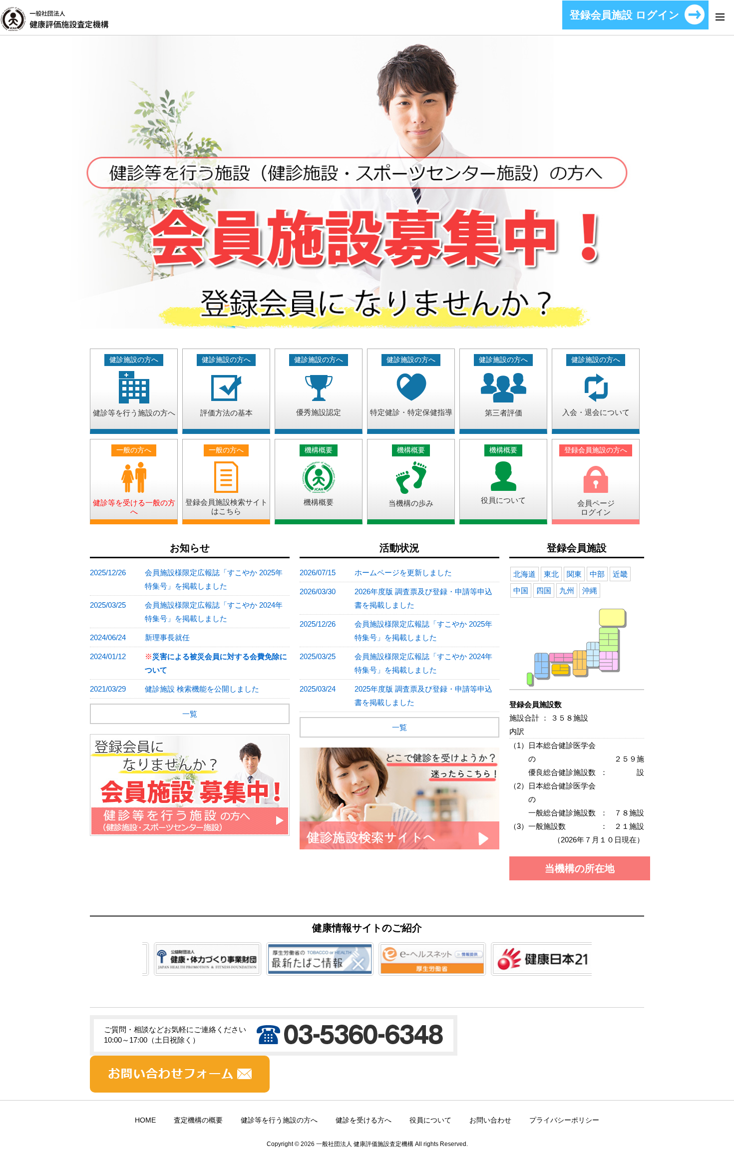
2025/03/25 (108, 605)
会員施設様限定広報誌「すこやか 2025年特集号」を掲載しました (214, 579)
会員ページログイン (595, 481)
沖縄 (589, 590)
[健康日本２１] (536, 966)
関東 (574, 574)
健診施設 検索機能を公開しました (202, 689)
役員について (503, 475)
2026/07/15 (318, 572)
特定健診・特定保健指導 (411, 386)
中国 (520, 590)
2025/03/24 (318, 689)
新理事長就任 (167, 637)
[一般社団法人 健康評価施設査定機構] (54, 24)
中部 (597, 574)
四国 (543, 590)
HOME (145, 1120)
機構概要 (319, 476)
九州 (566, 590)
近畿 (620, 574)
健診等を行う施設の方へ (134, 386)
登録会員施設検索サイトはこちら (226, 480)
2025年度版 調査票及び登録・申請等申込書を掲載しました (423, 696)
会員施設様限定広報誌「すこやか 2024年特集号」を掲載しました (214, 612)
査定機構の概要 (198, 1120)
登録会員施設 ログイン (625, 14)
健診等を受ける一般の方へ (134, 481)
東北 (551, 574)
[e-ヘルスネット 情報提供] (423, 966)
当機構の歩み (410, 476)
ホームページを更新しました (403, 572)
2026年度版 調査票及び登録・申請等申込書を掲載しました (423, 598)
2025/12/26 (108, 572)
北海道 (524, 574)
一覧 (189, 714)
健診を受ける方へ (363, 1120)
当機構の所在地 (580, 868)
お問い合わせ (490, 1120)
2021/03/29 (108, 689)
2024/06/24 (108, 637)
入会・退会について (596, 386)
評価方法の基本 (226, 386)
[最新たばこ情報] (311, 966)
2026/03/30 (318, 591)
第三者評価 (503, 386)
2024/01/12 (108, 656)
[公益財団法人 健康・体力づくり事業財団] (199, 966)
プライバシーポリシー (564, 1120)
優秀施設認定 (318, 386)
